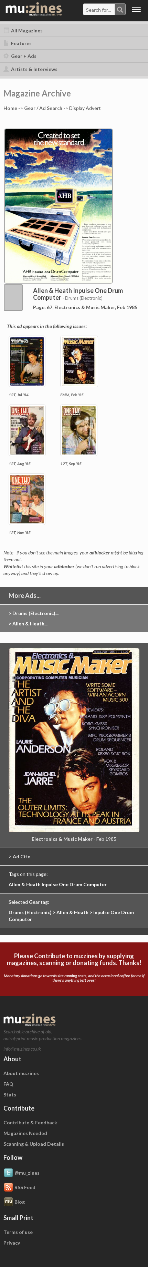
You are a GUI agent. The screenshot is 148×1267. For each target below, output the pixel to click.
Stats (9, 1094)
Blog (19, 1202)
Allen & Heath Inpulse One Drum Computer (58, 884)
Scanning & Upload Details (33, 1144)
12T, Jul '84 (19, 394)
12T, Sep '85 (71, 463)
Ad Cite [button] (21, 856)
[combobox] (104, 9)
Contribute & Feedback (30, 1122)
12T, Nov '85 (20, 532)
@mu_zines (27, 1173)
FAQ (8, 1084)
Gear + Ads (23, 56)
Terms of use (18, 1232)
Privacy (11, 1243)
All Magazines (26, 30)
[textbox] (99, 9)
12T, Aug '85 (20, 463)
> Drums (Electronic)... (34, 613)
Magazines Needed (25, 1133)
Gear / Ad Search (43, 108)
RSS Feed (24, 1187)
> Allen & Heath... (28, 623)
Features (21, 43)
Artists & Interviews (33, 69)
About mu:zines (21, 1073)
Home (10, 108)
